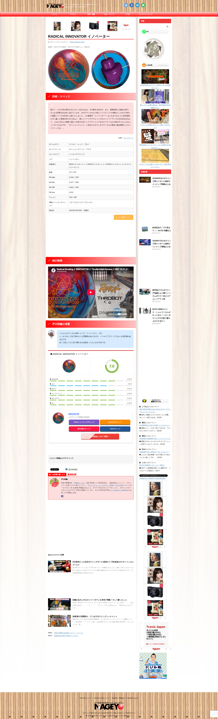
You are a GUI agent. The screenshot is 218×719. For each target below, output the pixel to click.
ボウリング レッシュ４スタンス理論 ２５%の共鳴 (105, 485)
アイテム (73, 14)
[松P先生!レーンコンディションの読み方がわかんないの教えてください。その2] (155, 142)
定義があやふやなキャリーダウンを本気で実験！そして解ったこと (99, 600)
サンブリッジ (128, 138)
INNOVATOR (73, 414)
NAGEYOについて (85, 698)
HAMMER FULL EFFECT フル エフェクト (154, 452)
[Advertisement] (91, 239)
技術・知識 (91, 14)
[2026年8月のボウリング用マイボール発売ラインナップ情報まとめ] (155, 82)
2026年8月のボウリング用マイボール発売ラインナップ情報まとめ (161, 181)
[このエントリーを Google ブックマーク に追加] (66, 469)
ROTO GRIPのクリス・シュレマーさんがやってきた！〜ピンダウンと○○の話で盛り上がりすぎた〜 (161, 315)
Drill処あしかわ (79, 483)
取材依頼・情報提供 (118, 698)
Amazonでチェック (115, 422)
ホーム (55, 14)
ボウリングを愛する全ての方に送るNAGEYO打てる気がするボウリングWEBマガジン (109, 713)
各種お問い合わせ (132, 698)
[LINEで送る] (73, 469)
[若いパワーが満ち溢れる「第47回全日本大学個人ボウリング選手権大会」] (155, 102)
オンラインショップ (145, 14)
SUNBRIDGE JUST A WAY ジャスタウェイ (154, 425)
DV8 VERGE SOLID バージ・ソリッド (68, 633)
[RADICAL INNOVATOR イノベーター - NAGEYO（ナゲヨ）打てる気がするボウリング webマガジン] (137, 5)
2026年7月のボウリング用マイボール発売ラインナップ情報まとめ (161, 244)
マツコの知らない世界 (117, 490)
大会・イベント (109, 14)
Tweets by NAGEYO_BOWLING (152, 478)
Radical (72, 42)
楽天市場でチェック (84, 429)
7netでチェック (115, 429)
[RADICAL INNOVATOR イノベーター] (69, 366)
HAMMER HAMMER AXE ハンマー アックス (154, 439)
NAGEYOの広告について (101, 698)
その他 (127, 14)
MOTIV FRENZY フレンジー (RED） (152, 465)
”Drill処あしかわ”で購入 (99, 436)
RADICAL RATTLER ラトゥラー (66, 636)
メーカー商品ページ (123, 217)
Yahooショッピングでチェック (84, 422)
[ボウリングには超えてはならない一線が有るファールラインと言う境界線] (155, 161)
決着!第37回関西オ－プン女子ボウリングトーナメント (94, 616)
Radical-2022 (79, 42)
